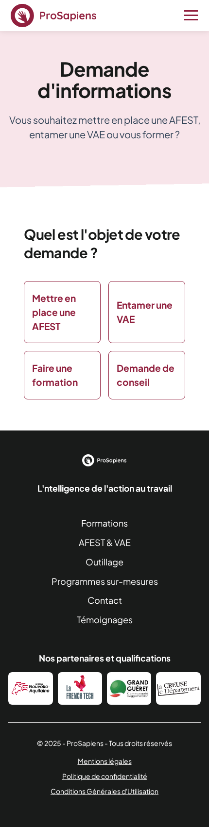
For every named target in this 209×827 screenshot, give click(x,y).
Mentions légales (105, 761)
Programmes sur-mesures (105, 581)
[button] (189, 15)
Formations (104, 523)
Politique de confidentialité (104, 776)
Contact (104, 600)
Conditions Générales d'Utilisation (104, 791)
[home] (53, 15)
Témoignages (105, 619)
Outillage (104, 561)
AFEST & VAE (105, 542)
